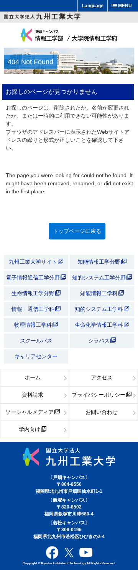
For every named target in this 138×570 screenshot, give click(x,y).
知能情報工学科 (99, 293)
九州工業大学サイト (33, 262)
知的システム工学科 (100, 309)
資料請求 (32, 395)
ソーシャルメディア (29, 412)
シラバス (99, 340)
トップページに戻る (77, 231)
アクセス (101, 377)
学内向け (29, 429)
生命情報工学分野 (33, 293)
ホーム (33, 377)
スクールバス (36, 340)
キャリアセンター (36, 356)
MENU (125, 5)
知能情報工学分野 (99, 262)
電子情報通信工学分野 (33, 277)
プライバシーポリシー (98, 395)
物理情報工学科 (33, 325)
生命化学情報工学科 (100, 325)
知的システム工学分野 (99, 277)
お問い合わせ (101, 412)
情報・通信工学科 (34, 309)
